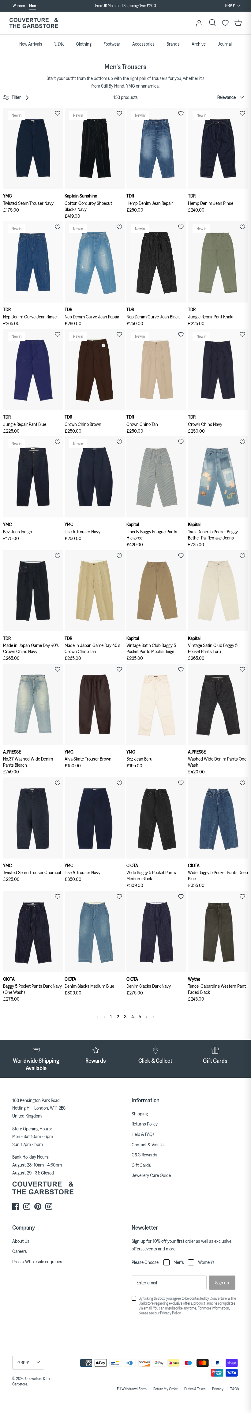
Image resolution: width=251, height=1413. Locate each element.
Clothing (84, 44)
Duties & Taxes (194, 1389)
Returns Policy (145, 1123)
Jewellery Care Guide (151, 1175)
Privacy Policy (170, 1313)
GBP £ (230, 5)
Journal (225, 44)
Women (19, 5)
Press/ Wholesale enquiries (37, 1261)
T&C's (234, 1389)
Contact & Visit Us (149, 1144)
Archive (199, 44)
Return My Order (165, 1389)
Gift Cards (141, 1165)
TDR (59, 44)
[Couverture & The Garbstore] (33, 23)
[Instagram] (26, 1206)
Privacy (217, 1389)
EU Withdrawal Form (132, 1389)
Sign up (222, 1282)
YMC (130, 85)
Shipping (140, 1113)
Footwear (111, 44)
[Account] (199, 23)
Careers (19, 1251)
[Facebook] (15, 1206)
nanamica (149, 85)
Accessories (143, 44)
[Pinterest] (37, 1206)
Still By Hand (112, 85)
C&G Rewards (144, 1154)
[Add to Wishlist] (58, 113)
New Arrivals (30, 44)
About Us (20, 1241)
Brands (173, 44)
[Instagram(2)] (48, 1206)
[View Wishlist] (225, 23)
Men (32, 5)
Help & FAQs (143, 1134)
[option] (125, 6)
